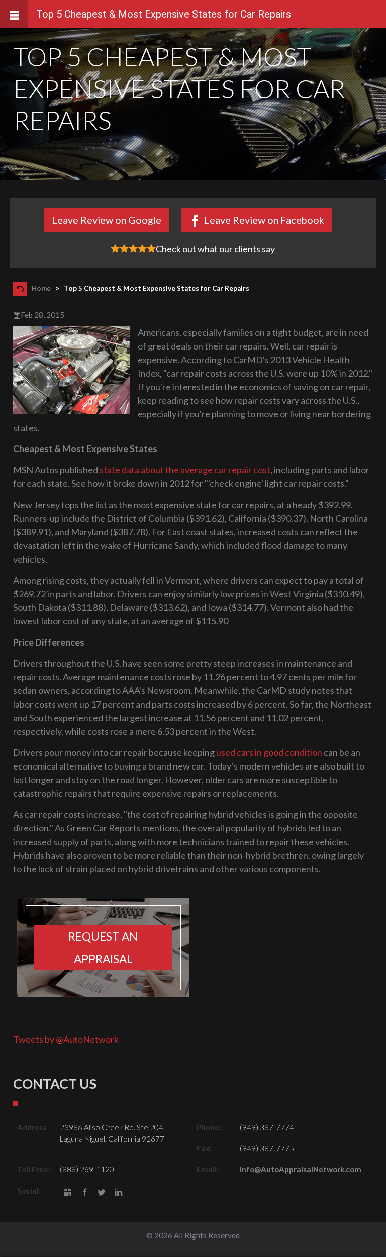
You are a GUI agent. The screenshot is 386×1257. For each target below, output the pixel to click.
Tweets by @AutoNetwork (66, 1039)
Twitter (102, 1193)
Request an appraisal (103, 948)
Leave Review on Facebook (264, 220)
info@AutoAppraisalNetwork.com (300, 1169)
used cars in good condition (269, 752)
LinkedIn (118, 1193)
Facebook (84, 1193)
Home (41, 288)
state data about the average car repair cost (185, 469)
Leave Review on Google (106, 220)
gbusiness (67, 1193)
